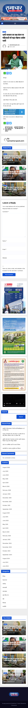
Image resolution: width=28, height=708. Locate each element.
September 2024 (7, 554)
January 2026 (6, 494)
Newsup (23, 703)
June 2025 (6, 520)
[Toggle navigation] (15, 23)
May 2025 (5, 524)
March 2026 (6, 486)
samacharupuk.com (15, 45)
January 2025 (6, 539)
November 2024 (7, 547)
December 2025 (7, 497)
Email (4, 249)
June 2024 (6, 566)
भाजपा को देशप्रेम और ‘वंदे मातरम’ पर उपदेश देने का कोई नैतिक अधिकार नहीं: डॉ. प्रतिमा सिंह (13, 173)
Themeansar (14, 705)
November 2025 (7, 501)
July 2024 (5, 562)
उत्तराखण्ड (4, 31)
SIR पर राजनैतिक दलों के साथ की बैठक (11, 444)
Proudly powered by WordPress (9, 703)
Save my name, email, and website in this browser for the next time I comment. (14, 269)
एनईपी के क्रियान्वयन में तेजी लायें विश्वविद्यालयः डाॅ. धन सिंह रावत (12, 157)
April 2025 (5, 528)
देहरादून (4, 602)
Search (4, 412)
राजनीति (4, 606)
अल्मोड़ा (4, 583)
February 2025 (7, 535)
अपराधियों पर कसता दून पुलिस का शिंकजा (12, 448)
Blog (4, 576)
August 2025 (6, 513)
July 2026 (5, 471)
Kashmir (5, 580)
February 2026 (7, 490)
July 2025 (5, 516)
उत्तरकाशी (5, 587)
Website (5, 258)
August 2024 (6, 558)
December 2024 (7, 543)
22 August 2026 (9, 630)
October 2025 (6, 505)
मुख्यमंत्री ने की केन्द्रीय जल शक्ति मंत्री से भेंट (18, 127)
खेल (3, 599)
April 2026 (5, 482)
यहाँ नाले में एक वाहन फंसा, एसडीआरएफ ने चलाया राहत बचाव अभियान (9, 129)
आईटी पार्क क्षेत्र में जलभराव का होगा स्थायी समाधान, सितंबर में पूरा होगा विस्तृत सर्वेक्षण (13, 189)
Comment (6, 211)
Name (5, 241)
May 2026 (5, 479)
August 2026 (6, 467)
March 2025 (6, 532)
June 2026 (6, 475)
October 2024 (6, 551)
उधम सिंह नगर (6, 595)
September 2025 (7, 509)
